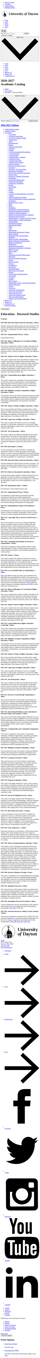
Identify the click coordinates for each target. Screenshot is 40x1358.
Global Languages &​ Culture (17, 197)
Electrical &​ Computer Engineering (19, 173)
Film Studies (12, 187)
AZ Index (8, 4)
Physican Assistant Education (18, 258)
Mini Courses (13, 251)
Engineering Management (16, 180)
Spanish (11, 279)
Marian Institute (13, 234)
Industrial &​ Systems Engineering (19, 209)
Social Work (12, 276)
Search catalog (5, 121)
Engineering (12, 178)
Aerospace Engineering (16, 136)
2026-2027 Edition (10, 125)
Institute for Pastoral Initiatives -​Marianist (21, 215)
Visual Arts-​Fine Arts (15, 293)
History (11, 206)
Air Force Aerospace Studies (17, 138)
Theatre (11, 286)
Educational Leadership (16, 171)
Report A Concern (10, 1325)
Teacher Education (14, 284)
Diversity (7, 1330)
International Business (15, 223)
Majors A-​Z (8, 300)
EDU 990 (12, 908)
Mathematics (12, 244)
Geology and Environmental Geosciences (21, 194)
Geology (11, 192)
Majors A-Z (8, 72)
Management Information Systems (19, 232)
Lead (6, 22)
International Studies (15, 225)
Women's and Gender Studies (18, 298)
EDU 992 (27, 921)
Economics (12, 168)
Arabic (11, 141)
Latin (10, 229)
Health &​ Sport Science (16, 202)
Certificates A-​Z (9, 304)
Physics (11, 260)
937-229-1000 (5, 946)
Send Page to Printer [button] (11, 1344)
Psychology (12, 267)
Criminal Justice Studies (16, 162)
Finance (11, 188)
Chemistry (12, 148)
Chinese (11, 150)
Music (10, 253)
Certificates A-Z (9, 76)
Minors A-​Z (8, 302)
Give (6, 27)
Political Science (14, 262)
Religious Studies (14, 269)
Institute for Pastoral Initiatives (18, 213)
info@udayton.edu (6, 947)
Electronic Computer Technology (19, 176)
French (11, 190)
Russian (11, 272)
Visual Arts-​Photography (16, 297)
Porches (7, 1321)
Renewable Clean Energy (16, 270)
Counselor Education (15, 161)
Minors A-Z (8, 74)
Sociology (12, 277)
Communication (13, 155)
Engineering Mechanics (16, 181)
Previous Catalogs (10, 305)
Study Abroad (13, 281)
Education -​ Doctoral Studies (17, 169)
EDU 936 (4, 575)
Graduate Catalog (10, 131)
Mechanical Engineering (16, 246)
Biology (11, 145)
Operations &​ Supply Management (19, 255)
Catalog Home (9, 6)
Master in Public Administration (18, 239)
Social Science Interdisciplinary (18, 274)
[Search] (4, 31)
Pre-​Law (11, 264)
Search (3, 33)
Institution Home (10, 7)
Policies (7, 1323)
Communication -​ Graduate (17, 157)
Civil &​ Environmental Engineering (19, 152)
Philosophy (12, 257)
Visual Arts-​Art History (16, 291)
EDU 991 (20, 921)
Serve (6, 24)
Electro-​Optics (13, 174)
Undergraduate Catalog (12, 129)
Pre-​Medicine (13, 265)
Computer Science (14, 159)
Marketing (12, 237)
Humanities (12, 208)
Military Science (14, 250)
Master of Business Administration (19, 241)
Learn (6, 20)
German (11, 195)
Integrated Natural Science (17, 216)
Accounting (12, 134)
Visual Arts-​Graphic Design (17, 295)
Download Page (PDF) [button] (12, 1350)
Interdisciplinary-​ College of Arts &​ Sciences (22, 218)
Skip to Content (9, 2)
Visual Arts (12, 288)
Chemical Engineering (15, 147)
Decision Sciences (14, 164)
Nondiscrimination (10, 1328)
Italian (10, 227)
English (11, 185)
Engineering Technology (16, 183)
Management (13, 230)
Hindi (10, 204)
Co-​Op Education (14, 154)
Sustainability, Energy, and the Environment (22, 283)
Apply (7, 25)
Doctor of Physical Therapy (17, 166)
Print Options (5, 309)
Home (6, 89)
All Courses (8, 91)
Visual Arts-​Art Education (16, 290)
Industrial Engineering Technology (19, 211)
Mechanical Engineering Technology (20, 248)
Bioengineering (13, 143)
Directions (8, 951)
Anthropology (13, 140)
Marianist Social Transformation (18, 236)
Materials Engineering (15, 243)
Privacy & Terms (10, 1327)
